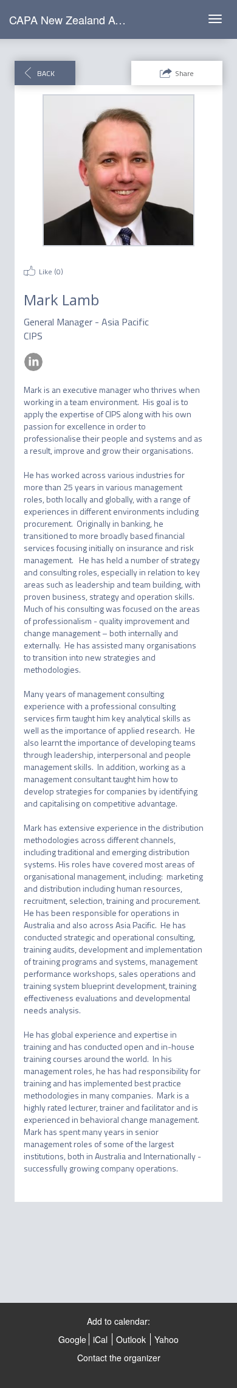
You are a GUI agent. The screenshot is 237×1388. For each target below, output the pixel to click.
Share (184, 73)
